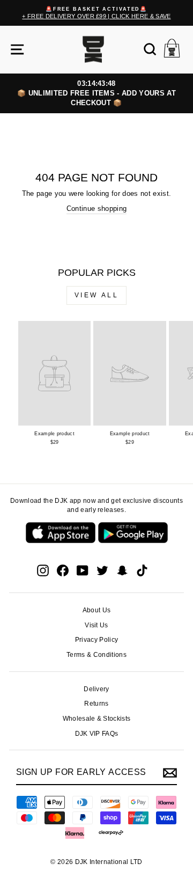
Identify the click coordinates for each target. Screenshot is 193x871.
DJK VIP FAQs (96, 733)
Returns (96, 703)
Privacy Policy (96, 639)
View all (97, 295)
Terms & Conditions (96, 654)
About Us (97, 610)
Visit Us (96, 625)
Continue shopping (96, 208)
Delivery (96, 689)
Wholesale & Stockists (97, 718)
